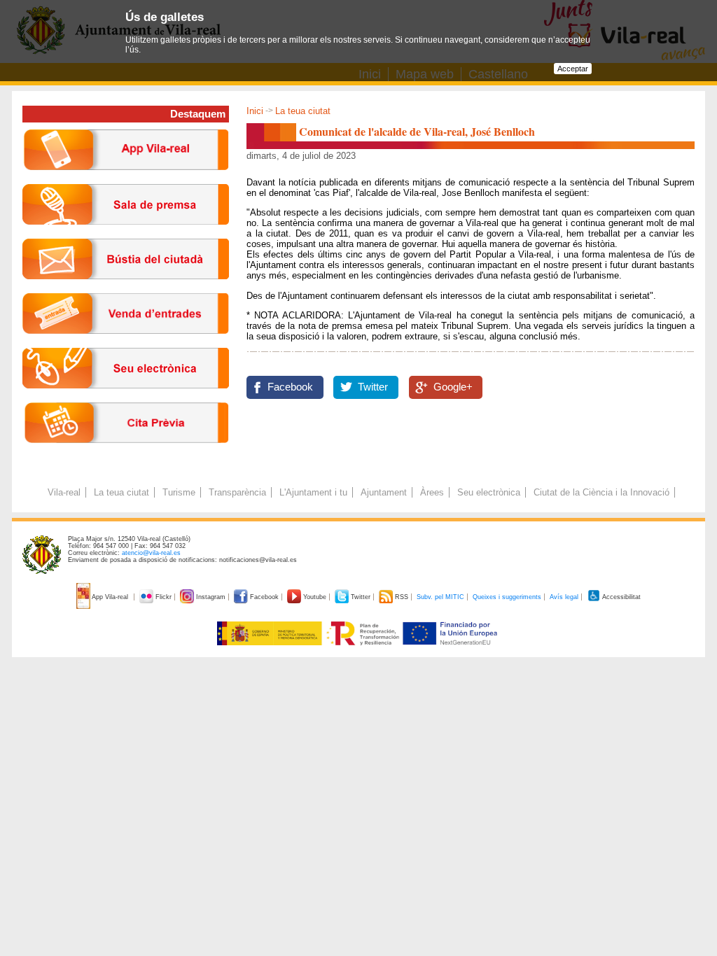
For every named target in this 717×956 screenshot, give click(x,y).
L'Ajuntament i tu (313, 492)
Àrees (432, 492)
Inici (254, 111)
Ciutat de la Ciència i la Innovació (601, 492)
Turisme (178, 492)
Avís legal (564, 596)
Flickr (163, 596)
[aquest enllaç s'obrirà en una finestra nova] (125, 399)
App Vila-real (110, 596)
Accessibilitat (621, 596)
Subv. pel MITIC (440, 596)
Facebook (290, 387)
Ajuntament (384, 492)
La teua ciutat (302, 111)
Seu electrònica (488, 492)
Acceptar (572, 68)
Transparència (237, 492)
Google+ (453, 387)
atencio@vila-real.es (151, 552)
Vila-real (64, 492)
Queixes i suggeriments (507, 596)
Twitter (373, 387)
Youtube (314, 596)
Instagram (211, 596)
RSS (401, 596)
